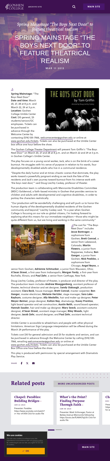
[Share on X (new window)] (27, 363)
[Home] (15, 7)
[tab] (51, 430)
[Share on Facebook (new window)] (21, 363)
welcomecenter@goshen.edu (57, 137)
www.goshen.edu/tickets (24, 141)
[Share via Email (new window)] (33, 363)
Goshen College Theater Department (36, 149)
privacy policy (38, 440)
